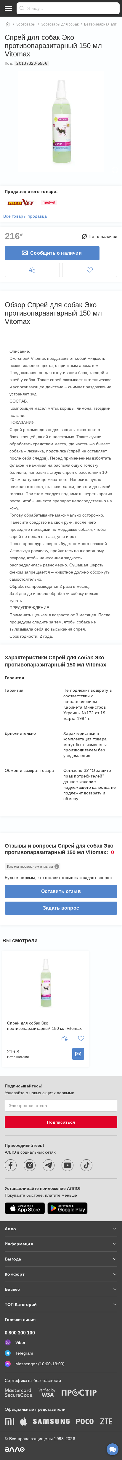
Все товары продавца (25, 216)
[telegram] (48, 1165)
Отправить (22, 8)
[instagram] (30, 1165)
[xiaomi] (9, 1422)
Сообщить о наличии (56, 253)
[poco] (85, 1422)
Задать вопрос (61, 907)
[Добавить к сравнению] (32, 270)
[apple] (23, 1422)
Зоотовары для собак (59, 24)
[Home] (8, 24)
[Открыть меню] (8, 8)
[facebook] (11, 1165)
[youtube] (67, 1165)
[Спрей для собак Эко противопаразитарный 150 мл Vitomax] (45, 983)
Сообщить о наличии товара (78, 1054)
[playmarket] (67, 1208)
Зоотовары (26, 24)
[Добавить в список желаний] (89, 270)
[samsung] (51, 1422)
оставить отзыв (61, 891)
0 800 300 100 (20, 1332)
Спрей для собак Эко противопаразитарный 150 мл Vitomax (44, 1026)
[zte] (106, 1422)
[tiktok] (86, 1165)
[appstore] (25, 1208)
